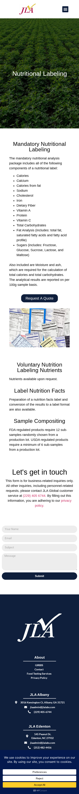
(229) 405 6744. (35, 496)
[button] (65, 9)
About (39, 657)
